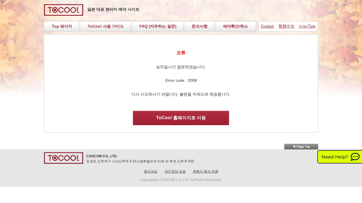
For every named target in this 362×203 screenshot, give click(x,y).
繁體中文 (286, 26)
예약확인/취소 (235, 26)
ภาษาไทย (307, 26)
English (267, 26)
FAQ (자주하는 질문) (157, 26)
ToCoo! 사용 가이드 (106, 26)
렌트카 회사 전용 (205, 171)
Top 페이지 (62, 26)
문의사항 (200, 26)
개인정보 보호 (175, 171)
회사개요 (151, 171)
